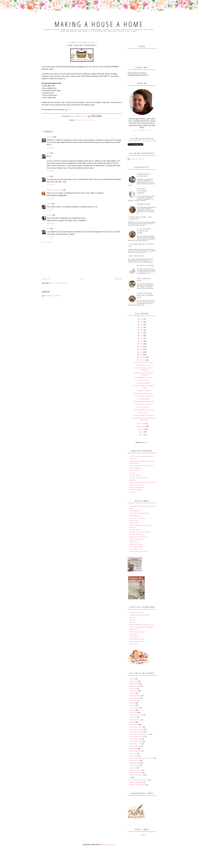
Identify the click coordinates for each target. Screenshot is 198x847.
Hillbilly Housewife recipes (137, 632)
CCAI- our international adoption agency (141, 456)
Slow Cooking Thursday (85, 120)
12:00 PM (50, 185)
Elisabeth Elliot (134, 470)
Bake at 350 (133, 620)
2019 (142, 319)
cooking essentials (135, 695)
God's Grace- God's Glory (137, 518)
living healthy (133, 748)
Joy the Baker (133, 637)
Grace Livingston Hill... (137, 256)
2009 (141, 346)
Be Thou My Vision (144, 380)
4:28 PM (50, 210)
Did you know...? (144, 412)
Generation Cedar (135, 515)
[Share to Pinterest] (100, 116)
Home (82, 279)
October (142, 423)
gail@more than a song (54, 190)
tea (130, 777)
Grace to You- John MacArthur (138, 477)
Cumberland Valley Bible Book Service (141, 465)
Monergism (132, 480)
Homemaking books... (143, 399)
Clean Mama (133, 459)
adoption (132, 679)
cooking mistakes (134, 698)
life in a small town (135, 746)
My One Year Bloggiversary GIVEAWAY (141, 758)
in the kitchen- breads (136, 727)
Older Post (118, 279)
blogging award (134, 683)
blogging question (135, 686)
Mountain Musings (135, 530)
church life (132, 693)
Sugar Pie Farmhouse (136, 539)
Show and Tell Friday (135, 773)
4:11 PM (50, 237)
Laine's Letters (133, 523)
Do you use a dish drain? (145, 265)
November (142, 360)
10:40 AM (50, 223)
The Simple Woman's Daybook (138, 780)
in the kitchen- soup (135, 744)
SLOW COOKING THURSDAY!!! (144, 362)
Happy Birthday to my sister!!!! (144, 377)
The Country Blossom (136, 546)
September (142, 426)
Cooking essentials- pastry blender (143, 410)
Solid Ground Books (135, 490)
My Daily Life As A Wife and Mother (140, 532)
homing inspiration (135, 720)
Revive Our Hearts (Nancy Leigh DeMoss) (142, 482)
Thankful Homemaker (136, 544)
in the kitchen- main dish (136, 736)
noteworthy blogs (134, 763)
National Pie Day (134, 760)
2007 (141, 352)
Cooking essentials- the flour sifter (143, 401)
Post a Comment (47, 242)
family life (132, 703)
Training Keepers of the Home (138, 551)
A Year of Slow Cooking (136, 612)
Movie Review (133, 756)
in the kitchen (133, 724)
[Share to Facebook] (98, 116)
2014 (141, 333)
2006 (141, 355)
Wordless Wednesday (136, 782)
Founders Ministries (135, 475)
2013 (141, 335)
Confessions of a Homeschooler (139, 513)
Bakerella (132, 622)
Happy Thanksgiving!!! (144, 383)
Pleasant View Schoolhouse (138, 537)
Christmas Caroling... (144, 204)
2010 (141, 344)
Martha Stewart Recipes (136, 639)
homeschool (133, 717)
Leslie (49, 203)
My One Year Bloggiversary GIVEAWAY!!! (142, 191)
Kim (48, 153)
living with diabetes (135, 751)
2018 (141, 322)
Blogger (145, 442)
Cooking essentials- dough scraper (144, 175)
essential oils (133, 700)
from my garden (134, 708)
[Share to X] (96, 116)
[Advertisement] (82, 261)
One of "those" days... (143, 407)
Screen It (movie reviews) (137, 485)
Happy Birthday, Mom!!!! (143, 365)
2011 (141, 341)
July (142, 432)
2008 (141, 349)
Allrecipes (132, 617)
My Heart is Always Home (137, 534)
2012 (142, 338)
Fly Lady (132, 473)
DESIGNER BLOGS (108, 845)
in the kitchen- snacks (136, 741)
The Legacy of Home (135, 549)
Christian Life (133, 691)
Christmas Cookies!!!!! (143, 390)
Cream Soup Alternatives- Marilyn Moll (141, 627)
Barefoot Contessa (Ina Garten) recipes (141, 625)
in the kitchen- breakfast (136, 729)
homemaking (133, 712)
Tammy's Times (134, 542)
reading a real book (135, 770)
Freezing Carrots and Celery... (143, 404)
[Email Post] (89, 116)
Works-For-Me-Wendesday (137, 785)
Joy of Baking (133, 634)
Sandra (49, 215)
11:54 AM (50, 148)
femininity (132, 705)
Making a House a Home (99, 24)
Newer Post (45, 279)
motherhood (133, 753)
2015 (142, 330)
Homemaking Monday (136, 715)
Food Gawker (133, 629)
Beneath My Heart (135, 511)
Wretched (132, 492)
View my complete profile (142, 130)
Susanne (50, 137)
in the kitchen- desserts (136, 732)
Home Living (133, 520)
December (142, 357)
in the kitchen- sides (135, 739)
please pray (133, 768)
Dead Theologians (135, 468)
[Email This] (92, 116)
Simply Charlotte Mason (136, 487)
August (142, 429)
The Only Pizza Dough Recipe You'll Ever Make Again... (145, 295)
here (69, 109)
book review (133, 688)
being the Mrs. (133, 681)
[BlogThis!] (94, 116)
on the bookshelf (134, 765)
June (142, 434)
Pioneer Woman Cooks (136, 641)
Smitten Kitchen (134, 644)
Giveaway (132, 710)
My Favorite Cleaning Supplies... (144, 393)
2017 (141, 324)
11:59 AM (50, 171)
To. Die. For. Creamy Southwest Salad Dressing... (144, 231)
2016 (142, 327)
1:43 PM (50, 198)
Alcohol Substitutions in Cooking (139, 615)
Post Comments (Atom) (59, 283)
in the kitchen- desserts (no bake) (139, 734)
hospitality (132, 722)
